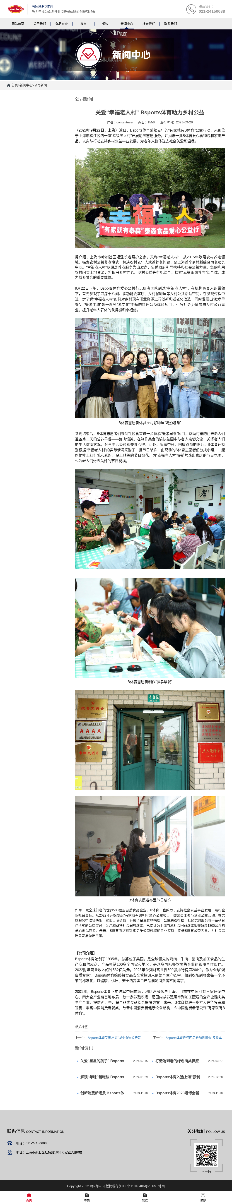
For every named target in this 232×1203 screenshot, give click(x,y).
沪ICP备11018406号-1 (135, 1186)
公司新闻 (40, 85)
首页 (15, 85)
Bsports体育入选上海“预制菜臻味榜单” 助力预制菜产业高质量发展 (180, 1077)
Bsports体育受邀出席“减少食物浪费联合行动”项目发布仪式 (129, 1038)
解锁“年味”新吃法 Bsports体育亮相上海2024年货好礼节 (105, 1077)
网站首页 (18, 24)
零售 (87, 1200)
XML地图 (158, 1186)
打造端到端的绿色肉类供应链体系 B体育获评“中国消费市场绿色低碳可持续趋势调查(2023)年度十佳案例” (180, 1061)
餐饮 (145, 1200)
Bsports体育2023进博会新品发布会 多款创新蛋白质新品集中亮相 (180, 1093)
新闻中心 (26, 85)
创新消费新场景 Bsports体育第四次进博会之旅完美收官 (105, 1093)
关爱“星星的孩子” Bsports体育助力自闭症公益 (105, 1061)
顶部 (203, 1200)
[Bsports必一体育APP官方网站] (16, 9)
